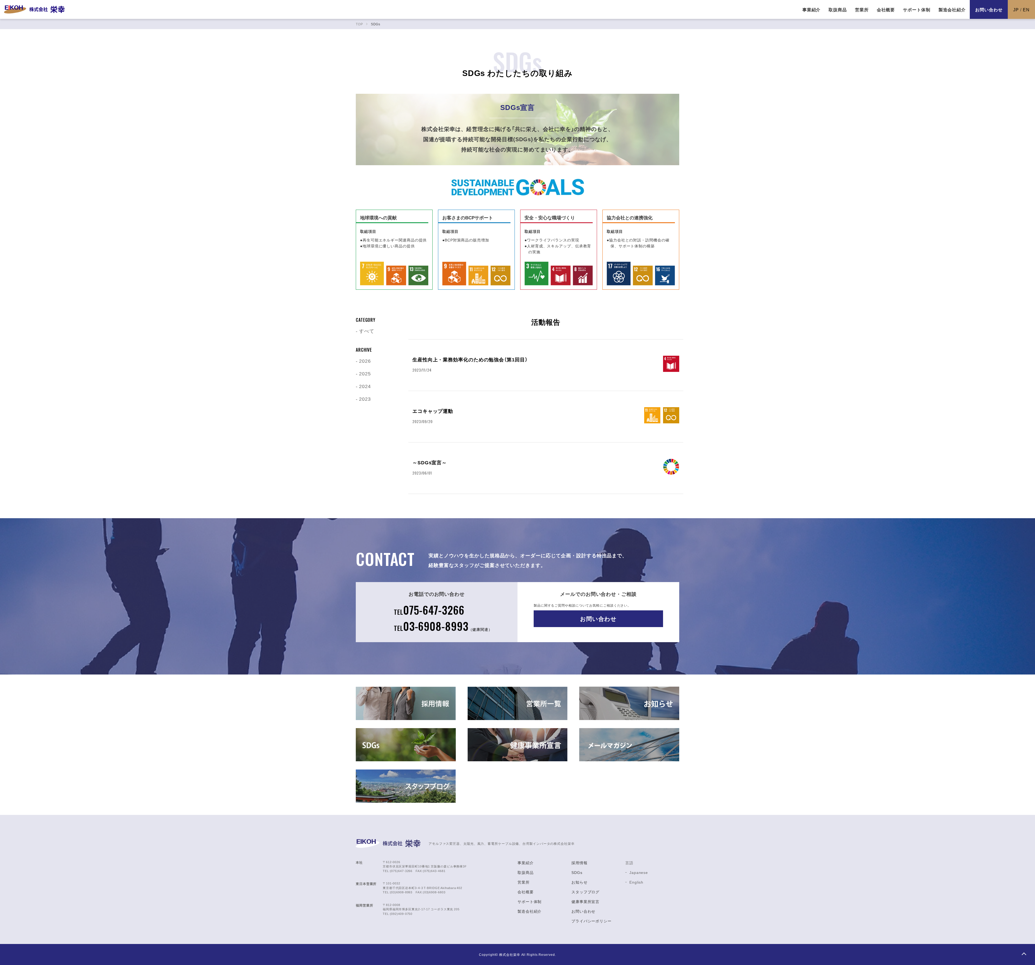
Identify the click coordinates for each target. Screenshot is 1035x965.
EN (1026, 9)
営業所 (524, 882)
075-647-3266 (429, 610)
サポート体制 (529, 901)
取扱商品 (526, 872)
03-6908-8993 (443, 626)
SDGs (576, 872)
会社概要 (526, 891)
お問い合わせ (988, 9)
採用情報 (579, 862)
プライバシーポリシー (591, 921)
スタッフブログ (585, 891)
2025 (365, 373)
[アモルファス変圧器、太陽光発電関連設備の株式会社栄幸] (34, 9)
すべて (366, 330)
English (636, 882)
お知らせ (579, 882)
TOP (1023, 953)
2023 (365, 398)
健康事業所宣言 (585, 901)
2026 (365, 360)
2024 (365, 386)
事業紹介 (526, 862)
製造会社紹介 (529, 911)
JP (1016, 9)
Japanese (638, 872)
